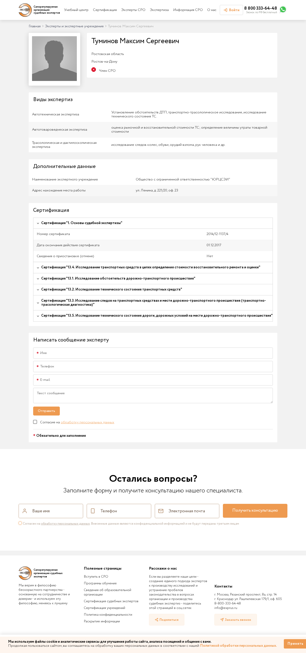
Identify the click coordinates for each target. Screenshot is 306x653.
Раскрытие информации (102, 621)
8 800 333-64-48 (260, 8)
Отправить (46, 410)
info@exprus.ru (225, 608)
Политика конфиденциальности (108, 614)
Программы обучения (100, 583)
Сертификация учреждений (104, 608)
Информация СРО (188, 10)
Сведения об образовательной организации (107, 592)
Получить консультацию (255, 510)
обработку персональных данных (87, 422)
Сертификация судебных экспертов (111, 601)
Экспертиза (159, 10)
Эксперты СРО (133, 10)
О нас (211, 10)
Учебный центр (76, 10)
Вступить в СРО (96, 576)
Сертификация (105, 10)
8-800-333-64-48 (227, 603)
